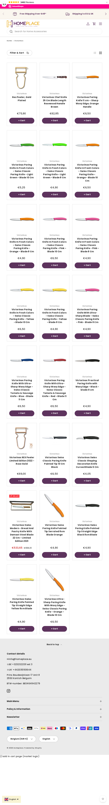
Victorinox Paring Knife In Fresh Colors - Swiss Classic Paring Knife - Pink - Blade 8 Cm (87, 245)
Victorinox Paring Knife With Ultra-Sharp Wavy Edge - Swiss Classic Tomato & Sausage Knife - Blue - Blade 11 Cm (21, 390)
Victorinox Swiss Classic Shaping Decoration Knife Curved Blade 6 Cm (87, 462)
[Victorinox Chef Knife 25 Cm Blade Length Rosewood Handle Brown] (54, 77)
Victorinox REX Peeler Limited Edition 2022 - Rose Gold (21, 460)
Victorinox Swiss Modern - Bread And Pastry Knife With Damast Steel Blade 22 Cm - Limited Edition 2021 (21, 533)
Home (9, 41)
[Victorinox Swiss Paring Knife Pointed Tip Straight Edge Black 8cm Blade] (87, 505)
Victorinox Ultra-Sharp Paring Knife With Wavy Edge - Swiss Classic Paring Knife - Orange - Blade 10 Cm (54, 607)
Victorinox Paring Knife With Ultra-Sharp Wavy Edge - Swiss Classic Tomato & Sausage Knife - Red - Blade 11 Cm (54, 390)
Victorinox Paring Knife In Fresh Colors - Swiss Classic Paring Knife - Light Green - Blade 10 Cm (22, 171)
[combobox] (54, 31)
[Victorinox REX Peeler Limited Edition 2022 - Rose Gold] (21, 437)
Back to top (53, 644)
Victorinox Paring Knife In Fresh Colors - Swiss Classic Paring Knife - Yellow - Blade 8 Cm (54, 316)
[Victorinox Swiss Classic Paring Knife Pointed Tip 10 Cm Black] (54, 437)
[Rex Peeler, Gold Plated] (21, 77)
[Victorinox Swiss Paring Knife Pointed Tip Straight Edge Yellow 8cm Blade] (21, 579)
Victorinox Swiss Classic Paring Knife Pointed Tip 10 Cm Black (54, 462)
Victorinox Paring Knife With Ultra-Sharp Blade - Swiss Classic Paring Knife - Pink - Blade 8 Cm (87, 316)
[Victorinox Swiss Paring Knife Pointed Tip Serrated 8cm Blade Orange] (54, 505)
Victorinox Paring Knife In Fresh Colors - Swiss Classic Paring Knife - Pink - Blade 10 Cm (54, 245)
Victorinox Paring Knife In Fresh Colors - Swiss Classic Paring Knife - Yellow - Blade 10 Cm (22, 316)
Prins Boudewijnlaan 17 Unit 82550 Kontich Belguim (23, 676)
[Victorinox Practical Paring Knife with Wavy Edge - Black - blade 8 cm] (87, 360)
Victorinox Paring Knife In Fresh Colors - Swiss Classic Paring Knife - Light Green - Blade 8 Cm (54, 171)
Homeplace (18, 748)
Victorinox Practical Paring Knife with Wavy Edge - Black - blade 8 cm (87, 385)
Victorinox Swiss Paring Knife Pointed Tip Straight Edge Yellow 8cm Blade (22, 604)
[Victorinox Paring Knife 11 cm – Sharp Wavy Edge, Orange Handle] (87, 77)
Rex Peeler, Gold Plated (21, 99)
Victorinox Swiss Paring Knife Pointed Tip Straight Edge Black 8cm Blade (87, 530)
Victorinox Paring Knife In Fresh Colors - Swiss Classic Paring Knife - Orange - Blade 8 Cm (22, 245)
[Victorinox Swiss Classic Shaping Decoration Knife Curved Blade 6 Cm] (87, 437)
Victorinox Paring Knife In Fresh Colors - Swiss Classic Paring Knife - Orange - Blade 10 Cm (87, 172)
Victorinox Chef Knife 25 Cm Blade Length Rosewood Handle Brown (54, 102)
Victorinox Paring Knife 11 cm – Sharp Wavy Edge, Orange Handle (87, 102)
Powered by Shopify (32, 748)
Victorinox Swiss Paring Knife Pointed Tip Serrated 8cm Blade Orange (54, 530)
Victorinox (18, 41)
